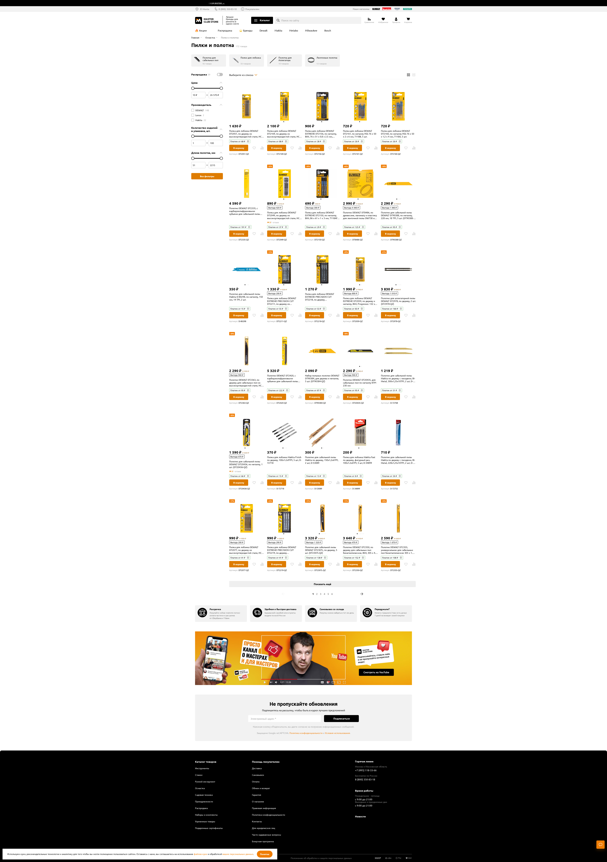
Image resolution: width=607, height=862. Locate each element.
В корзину (238, 147)
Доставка (257, 768)
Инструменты (202, 768)
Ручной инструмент (205, 781)
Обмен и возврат (261, 788)
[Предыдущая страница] (283, 594)
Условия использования (337, 733)
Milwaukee (311, 30)
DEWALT (202, 110)
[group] (221, 613)
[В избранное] (254, 148)
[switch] (220, 74)
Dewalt (263, 30)
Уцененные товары (205, 821)
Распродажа (225, 30)
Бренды (247, 30)
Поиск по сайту (290, 20)
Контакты (257, 821)
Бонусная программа (263, 841)
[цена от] (192, 88)
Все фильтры (207, 176)
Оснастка (200, 788)
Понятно (264, 854)
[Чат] (600, 844)
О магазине (258, 801)
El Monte (204, 9)
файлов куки (200, 854)
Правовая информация (264, 808)
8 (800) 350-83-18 (228, 9)
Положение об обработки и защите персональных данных (321, 858)
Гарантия (256, 794)
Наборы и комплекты (206, 814)
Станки (198, 774)
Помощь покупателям (265, 761)
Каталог (265, 20)
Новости (360, 816)
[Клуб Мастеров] (207, 20)
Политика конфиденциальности (305, 733)
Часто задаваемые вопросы (266, 834)
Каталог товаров (205, 761)
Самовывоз (258, 774)
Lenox (199, 115)
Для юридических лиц (263, 828)
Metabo (293, 30)
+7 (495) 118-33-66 (366, 770)
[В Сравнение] (262, 148)
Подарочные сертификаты (209, 828)
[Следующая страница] (362, 594)
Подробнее (303, 658)
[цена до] (221, 88)
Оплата (255, 781)
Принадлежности (204, 801)
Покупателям (252, 9)
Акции (203, 30)
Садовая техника (204, 794)
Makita (278, 30)
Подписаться (341, 718)
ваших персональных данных (238, 854)
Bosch (327, 30)
